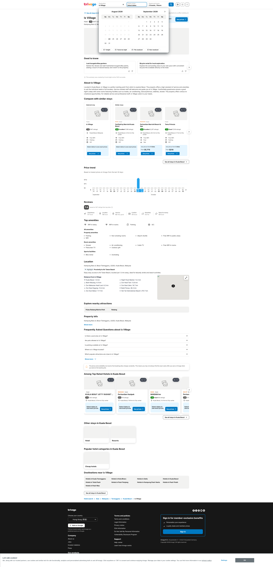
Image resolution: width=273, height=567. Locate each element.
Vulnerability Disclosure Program (125, 534)
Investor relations (74, 545)
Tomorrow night (122, 50)
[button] (112, 4)
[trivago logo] (90, 4)
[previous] (90, 190)
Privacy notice (119, 525)
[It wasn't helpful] (132, 71)
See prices (180, 19)
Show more (88, 325)
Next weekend (153, 50)
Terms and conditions (121, 519)
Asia (97, 499)
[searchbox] (112, 5)
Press (70, 548)
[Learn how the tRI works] (112, 207)
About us (71, 539)
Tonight (108, 50)
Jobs (69, 542)
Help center (118, 542)
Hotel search (88, 499)
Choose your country (75, 515)
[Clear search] (123, 4)
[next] (165, 11)
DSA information (120, 528)
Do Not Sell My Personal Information (126, 531)
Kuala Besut (127, 499)
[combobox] (112, 4)
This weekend (138, 50)
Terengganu (115, 499)
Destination (102, 3)
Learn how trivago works (123, 545)
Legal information (120, 522)
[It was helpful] (129, 71)
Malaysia (105, 499)
